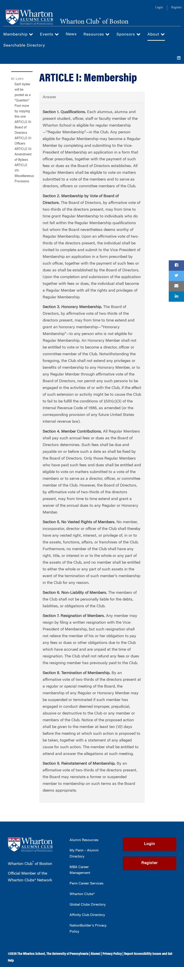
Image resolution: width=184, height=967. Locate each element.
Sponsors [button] (126, 35)
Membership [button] (16, 35)
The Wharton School (31, 954)
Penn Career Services (86, 883)
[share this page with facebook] (176, 265)
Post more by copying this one (22, 111)
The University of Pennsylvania (67, 954)
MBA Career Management (80, 870)
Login (159, 7)
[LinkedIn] (179, 58)
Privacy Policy (112, 954)
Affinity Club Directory (87, 915)
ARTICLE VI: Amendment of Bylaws (23, 155)
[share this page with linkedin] (176, 296)
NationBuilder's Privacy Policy (88, 929)
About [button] (154, 35)
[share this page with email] (176, 286)
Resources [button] (94, 35)
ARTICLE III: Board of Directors (23, 128)
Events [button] (47, 35)
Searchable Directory (24, 46)
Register (176, 7)
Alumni (95, 954)
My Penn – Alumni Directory (84, 853)
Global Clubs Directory (88, 905)
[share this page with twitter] (176, 276)
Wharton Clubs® (82, 894)
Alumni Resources (84, 840)
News (71, 34)
